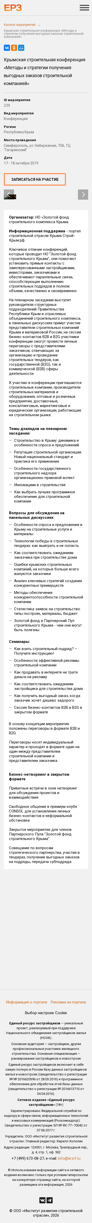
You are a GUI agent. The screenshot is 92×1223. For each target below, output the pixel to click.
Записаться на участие (35, 179)
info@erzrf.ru (69, 1158)
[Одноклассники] (14, 48)
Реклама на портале (68, 1002)
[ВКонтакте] (7, 48)
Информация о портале (26, 1002)
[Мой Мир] (21, 48)
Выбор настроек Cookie (46, 1013)
